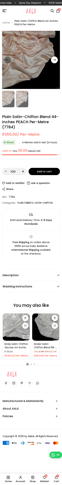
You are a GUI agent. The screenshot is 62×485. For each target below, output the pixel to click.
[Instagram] (14, 383)
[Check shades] (25, 318)
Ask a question (40, 183)
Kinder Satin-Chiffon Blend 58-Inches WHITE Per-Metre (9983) (45, 345)
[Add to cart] (55, 318)
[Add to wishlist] (25, 326)
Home (6, 22)
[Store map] (29, 383)
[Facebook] (6, 383)
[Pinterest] (21, 383)
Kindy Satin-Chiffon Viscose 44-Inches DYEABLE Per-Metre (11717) (16, 345)
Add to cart (44, 171)
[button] (52, 11)
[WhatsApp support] (37, 383)
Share (9, 189)
